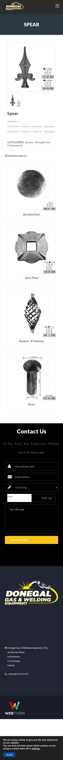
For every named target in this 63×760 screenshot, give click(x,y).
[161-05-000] (31, 67)
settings (36, 748)
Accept (9, 754)
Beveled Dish (31, 214)
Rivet (31, 404)
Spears (29, 142)
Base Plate (31, 278)
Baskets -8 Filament (31, 341)
